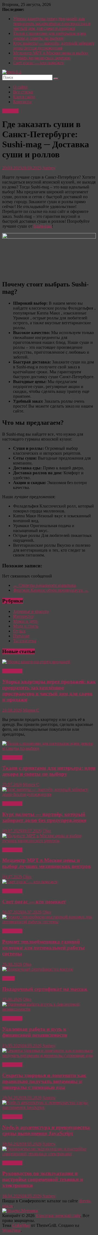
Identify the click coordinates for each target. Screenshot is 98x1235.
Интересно (23, 616)
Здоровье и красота (31, 611)
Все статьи (23, 92)
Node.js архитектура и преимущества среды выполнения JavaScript (46, 1130)
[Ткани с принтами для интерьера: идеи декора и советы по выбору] (49, 748)
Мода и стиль (25, 626)
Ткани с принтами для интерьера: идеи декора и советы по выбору (49, 36)
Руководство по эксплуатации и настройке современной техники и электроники (42, 1179)
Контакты (22, 101)
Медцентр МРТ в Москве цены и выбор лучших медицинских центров (50, 55)
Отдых (19, 631)
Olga (46, 831)
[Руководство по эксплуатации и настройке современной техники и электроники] (49, 1153)
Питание (10, 111)
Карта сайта (24, 96)
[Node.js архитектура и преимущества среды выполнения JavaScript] (49, 1107)
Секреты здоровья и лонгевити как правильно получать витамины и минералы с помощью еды (44, 1081)
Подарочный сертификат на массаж (44, 989)
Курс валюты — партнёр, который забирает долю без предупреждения (53, 45)
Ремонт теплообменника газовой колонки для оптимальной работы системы (43, 947)
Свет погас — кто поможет (38, 62)
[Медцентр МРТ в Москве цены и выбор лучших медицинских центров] (49, 840)
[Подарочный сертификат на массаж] (37, 969)
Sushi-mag (42, 226)
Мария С (31, 710)
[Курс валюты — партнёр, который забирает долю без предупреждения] (49, 794)
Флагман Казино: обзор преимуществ (50, 590)
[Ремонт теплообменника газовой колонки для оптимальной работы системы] (49, 921)
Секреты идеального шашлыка (44, 585)
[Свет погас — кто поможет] (29, 881)
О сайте (20, 87)
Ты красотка (24, 640)
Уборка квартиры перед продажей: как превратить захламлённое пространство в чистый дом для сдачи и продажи (51, 23)
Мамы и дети (25, 621)
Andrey (48, 168)
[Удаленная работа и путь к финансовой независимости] (49, 1009)
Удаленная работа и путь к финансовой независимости (34, 1032)
